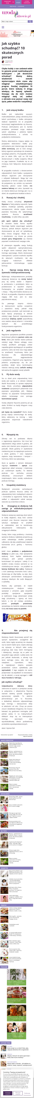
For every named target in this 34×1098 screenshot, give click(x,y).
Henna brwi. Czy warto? (7, 735)
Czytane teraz (5, 1043)
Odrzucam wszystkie (17, 1093)
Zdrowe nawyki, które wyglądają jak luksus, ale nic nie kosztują (16, 851)
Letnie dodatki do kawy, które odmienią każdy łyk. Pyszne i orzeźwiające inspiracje (15, 959)
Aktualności (5, 794)
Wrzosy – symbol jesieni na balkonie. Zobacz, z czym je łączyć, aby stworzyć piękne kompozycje (15, 753)
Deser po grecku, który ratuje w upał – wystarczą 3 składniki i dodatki (15, 950)
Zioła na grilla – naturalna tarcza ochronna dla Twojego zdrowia (15, 917)
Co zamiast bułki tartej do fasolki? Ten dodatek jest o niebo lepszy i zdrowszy (15, 934)
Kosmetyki (4, 868)
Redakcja (10, 62)
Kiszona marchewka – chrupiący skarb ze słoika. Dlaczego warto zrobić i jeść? (15, 1018)
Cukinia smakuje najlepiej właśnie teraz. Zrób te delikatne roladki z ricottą (15, 909)
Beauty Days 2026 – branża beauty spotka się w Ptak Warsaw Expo (15, 798)
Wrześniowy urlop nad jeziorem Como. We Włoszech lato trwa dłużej (15, 769)
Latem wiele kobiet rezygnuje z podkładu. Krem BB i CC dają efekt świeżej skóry (16, 898)
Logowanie (20, 6)
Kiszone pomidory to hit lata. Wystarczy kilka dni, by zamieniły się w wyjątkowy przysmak (15, 823)
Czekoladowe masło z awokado (14, 925)
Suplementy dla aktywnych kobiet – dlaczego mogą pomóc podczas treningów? (15, 843)
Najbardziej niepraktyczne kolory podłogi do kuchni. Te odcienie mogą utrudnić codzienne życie (16, 745)
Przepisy (4, 905)
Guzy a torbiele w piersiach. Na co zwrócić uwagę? (15, 805)
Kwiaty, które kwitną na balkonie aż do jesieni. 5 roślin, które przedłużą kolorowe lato (15, 762)
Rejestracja (13, 6)
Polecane (4, 967)
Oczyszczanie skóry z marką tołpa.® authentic (25, 735)
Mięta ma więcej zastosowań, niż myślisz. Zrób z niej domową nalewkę (15, 786)
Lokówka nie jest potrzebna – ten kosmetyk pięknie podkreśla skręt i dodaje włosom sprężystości (15, 881)
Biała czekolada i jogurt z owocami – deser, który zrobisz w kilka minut (15, 942)
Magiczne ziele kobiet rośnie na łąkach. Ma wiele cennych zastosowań (15, 1000)
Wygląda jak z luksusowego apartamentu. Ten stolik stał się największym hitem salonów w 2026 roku (16, 778)
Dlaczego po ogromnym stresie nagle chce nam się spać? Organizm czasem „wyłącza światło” (15, 815)
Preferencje (27, 1093)
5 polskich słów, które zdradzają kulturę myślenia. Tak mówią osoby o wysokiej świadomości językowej (15, 1036)
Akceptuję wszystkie (7, 1093)
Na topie (4, 831)
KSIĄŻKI (18, 2)
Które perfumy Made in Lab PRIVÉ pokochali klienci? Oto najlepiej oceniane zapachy (15, 872)
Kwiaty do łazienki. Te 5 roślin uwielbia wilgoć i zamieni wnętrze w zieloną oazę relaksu (15, 982)
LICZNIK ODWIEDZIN (27, 2)
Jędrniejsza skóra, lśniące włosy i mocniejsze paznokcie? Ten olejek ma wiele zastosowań (15, 889)
